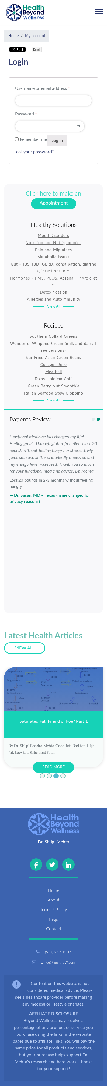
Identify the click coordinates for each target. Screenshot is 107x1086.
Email (36, 49)
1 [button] (93, 419)
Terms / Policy (53, 910)
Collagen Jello (53, 365)
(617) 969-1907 (57, 952)
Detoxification (53, 292)
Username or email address (42, 88)
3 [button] (56, 775)
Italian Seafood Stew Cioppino (53, 393)
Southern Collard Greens (53, 337)
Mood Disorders (53, 236)
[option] (53, 473)
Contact (53, 929)
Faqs (53, 919)
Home (13, 36)
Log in (57, 140)
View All (53, 306)
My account (35, 36)
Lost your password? (34, 152)
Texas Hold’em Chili (53, 379)
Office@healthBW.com (58, 962)
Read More (53, 767)
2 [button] (98, 419)
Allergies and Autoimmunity (53, 299)
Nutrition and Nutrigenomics (53, 243)
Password (26, 114)
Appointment (54, 203)
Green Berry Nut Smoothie (54, 386)
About (53, 900)
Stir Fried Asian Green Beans (53, 358)
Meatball (53, 372)
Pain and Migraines (53, 250)
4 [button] (63, 775)
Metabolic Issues (53, 257)
